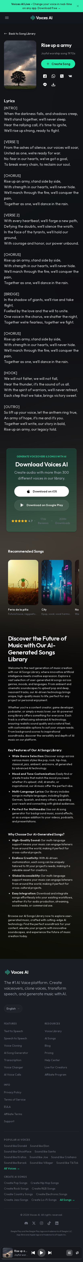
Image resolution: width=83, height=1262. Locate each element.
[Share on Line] (45, 84)
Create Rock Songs (16, 1188)
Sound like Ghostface (17, 1151)
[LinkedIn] (56, 1223)
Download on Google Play (45, 505)
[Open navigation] (6, 17)
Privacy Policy (12, 1092)
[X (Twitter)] (33, 1223)
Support (9, 1121)
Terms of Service (15, 1099)
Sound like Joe (39, 1157)
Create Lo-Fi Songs (44, 1200)
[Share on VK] (70, 76)
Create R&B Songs (43, 1188)
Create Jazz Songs (16, 1200)
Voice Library (53, 1031)
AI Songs (50, 1038)
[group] (41, 1259)
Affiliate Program (55, 1074)
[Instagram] (41, 1223)
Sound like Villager (41, 1163)
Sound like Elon (39, 1146)
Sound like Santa (45, 1151)
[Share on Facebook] (45, 76)
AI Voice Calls (12, 1074)
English (11, 1008)
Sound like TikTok (67, 1163)
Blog (48, 1045)
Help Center (52, 1060)
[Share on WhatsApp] (53, 76)
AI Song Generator (16, 1053)
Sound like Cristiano (64, 1157)
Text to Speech (13, 1031)
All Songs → (67, 1200)
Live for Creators (56, 1067)
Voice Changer (13, 1067)
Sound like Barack (15, 1163)
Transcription (12, 1060)
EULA (7, 1107)
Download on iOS (45, 491)
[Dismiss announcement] (77, 6)
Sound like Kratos (15, 1157)
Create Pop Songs (15, 1183)
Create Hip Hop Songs (45, 1183)
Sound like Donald (15, 1146)
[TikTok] (49, 1223)
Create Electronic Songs (51, 1194)
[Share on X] (62, 76)
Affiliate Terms (13, 1114)
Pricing (49, 1053)
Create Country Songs (18, 1194)
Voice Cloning (13, 1045)
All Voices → (12, 1168)
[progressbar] (41, 1259)
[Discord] (26, 1223)
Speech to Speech (15, 1038)
